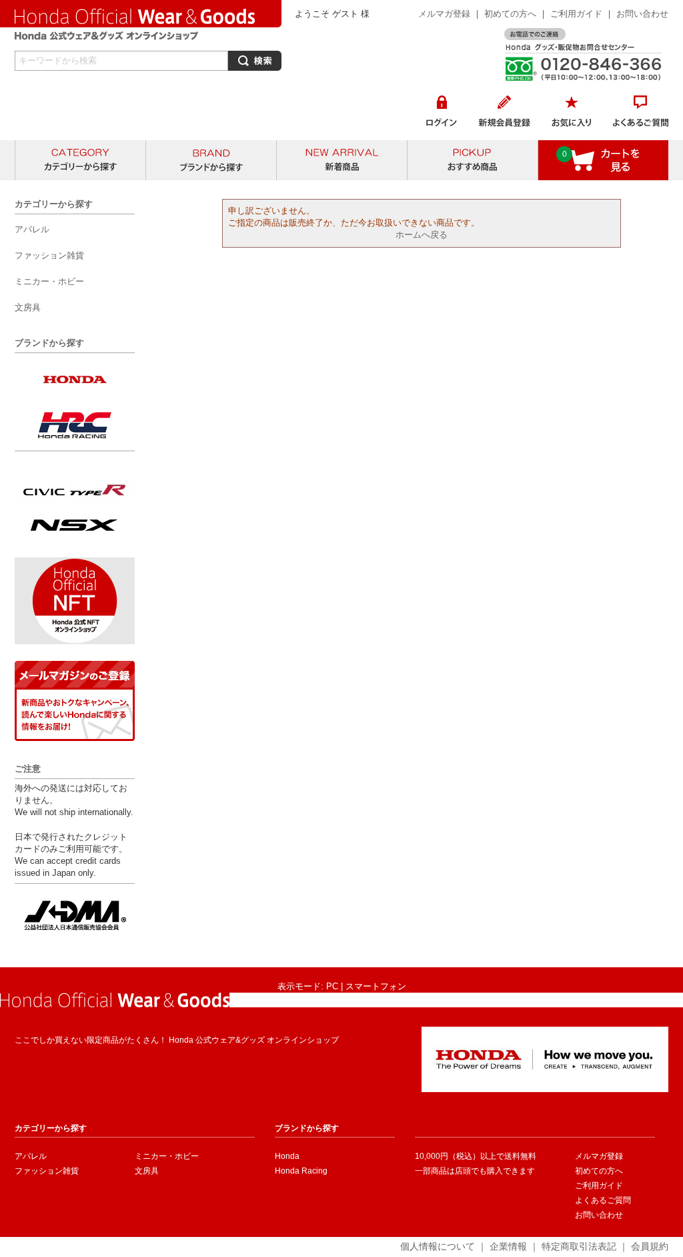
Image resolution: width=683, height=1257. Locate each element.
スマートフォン (376, 986)
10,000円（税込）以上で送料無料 (475, 1156)
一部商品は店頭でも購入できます (475, 1171)
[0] (603, 174)
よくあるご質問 (603, 1200)
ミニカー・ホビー (167, 1156)
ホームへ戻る (422, 235)
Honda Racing (301, 1171)
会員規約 (649, 1246)
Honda (287, 1156)
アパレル (31, 1156)
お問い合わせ (642, 14)
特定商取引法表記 (579, 1246)
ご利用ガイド (577, 14)
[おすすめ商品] (473, 160)
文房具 (147, 1171)
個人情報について (437, 1246)
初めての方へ (510, 14)
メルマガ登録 (444, 14)
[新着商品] (342, 160)
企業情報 (508, 1246)
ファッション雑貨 (47, 1171)
